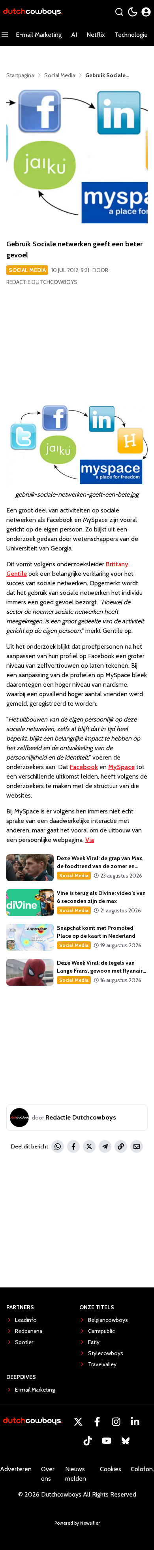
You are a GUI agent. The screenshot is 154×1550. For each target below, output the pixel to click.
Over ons (47, 1473)
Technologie (131, 34)
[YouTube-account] (106, 1440)
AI (74, 34)
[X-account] (78, 1421)
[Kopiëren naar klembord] (121, 1146)
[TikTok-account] (87, 1440)
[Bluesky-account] (125, 1440)
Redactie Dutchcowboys (41, 282)
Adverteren (16, 1469)
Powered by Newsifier (77, 1523)
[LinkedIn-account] (135, 1421)
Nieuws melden (75, 1473)
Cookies (110, 1469)
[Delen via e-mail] (136, 1146)
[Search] (119, 12)
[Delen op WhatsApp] (57, 1146)
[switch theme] (132, 11)
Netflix (95, 34)
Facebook (84, 767)
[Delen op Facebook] (73, 1146)
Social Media (27, 270)
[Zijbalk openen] (4, 35)
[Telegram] (105, 1146)
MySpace (121, 767)
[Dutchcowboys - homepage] (32, 12)
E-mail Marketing (39, 34)
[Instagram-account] (116, 1421)
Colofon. (142, 1469)
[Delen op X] (89, 1146)
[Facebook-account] (97, 1421)
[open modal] (146, 12)
